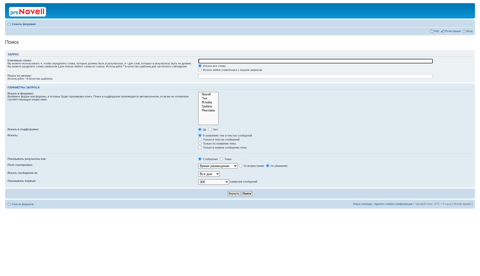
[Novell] (208, 94)
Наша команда (362, 203)
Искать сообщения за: (23, 172)
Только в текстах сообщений (221, 139)
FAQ (436, 31)
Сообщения (210, 159)
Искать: (13, 135)
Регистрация (453, 31)
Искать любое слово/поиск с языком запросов (232, 69)
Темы (228, 159)
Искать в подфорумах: (23, 129)
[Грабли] (208, 106)
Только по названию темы (219, 143)
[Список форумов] (28, 10)
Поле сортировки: (20, 164)
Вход (469, 31)
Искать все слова (214, 65)
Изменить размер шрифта (468, 23)
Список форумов (24, 24)
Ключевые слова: (20, 60)
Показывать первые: (22, 180)
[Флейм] (208, 102)
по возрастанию (253, 165)
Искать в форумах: (21, 93)
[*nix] (208, 98)
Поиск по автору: (20, 75)
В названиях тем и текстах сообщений (227, 135)
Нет (215, 129)
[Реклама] (208, 110)
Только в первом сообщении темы (224, 147)
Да (204, 129)
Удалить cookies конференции (393, 203)
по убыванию (279, 165)
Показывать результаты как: (27, 158)
